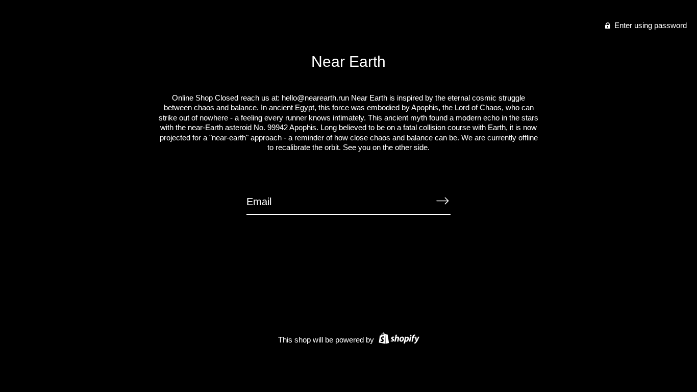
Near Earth (348, 61)
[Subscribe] (442, 201)
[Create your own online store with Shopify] (397, 339)
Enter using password (649, 25)
